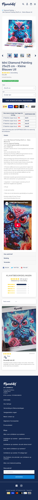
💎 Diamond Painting (8, 10)
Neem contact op (9, 416)
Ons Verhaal (7, 404)
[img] (7, 354)
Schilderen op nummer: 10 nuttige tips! (15, 453)
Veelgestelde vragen (10, 412)
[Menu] (35, 4)
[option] (9, 55)
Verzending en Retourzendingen (14, 408)
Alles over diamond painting (12, 463)
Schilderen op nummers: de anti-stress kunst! (17, 444)
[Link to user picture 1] (19, 328)
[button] (6, 73)
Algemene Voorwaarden (11, 421)
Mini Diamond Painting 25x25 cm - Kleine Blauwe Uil (17, 12)
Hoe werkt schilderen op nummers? (15, 448)
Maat (3, 85)
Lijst (3, 91)
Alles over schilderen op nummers (14, 434)
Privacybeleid (8, 425)
